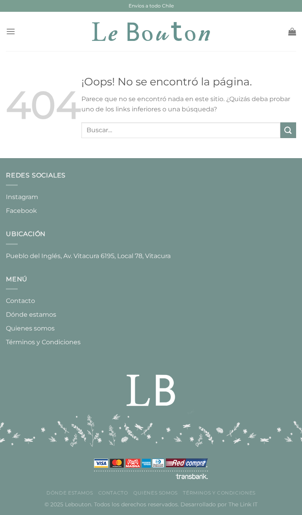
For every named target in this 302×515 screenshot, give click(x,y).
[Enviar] (288, 130)
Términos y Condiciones (43, 342)
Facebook (21, 210)
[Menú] (10, 31)
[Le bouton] (151, 31)
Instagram (22, 197)
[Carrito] (292, 31)
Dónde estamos (31, 314)
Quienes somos (30, 328)
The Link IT (243, 504)
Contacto (20, 301)
